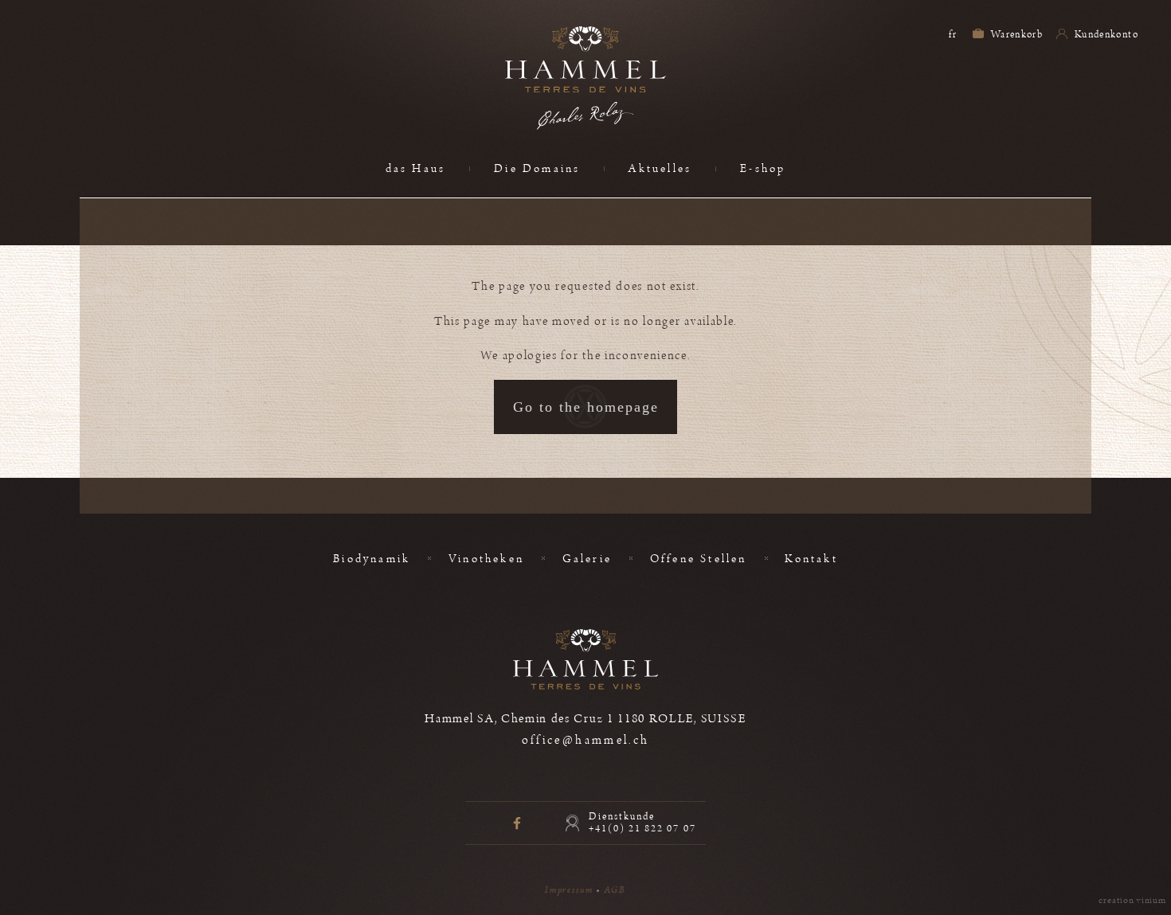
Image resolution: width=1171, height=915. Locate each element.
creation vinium (1132, 900)
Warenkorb (1016, 34)
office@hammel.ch (586, 740)
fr (953, 34)
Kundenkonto (1105, 34)
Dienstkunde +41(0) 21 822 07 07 (642, 823)
